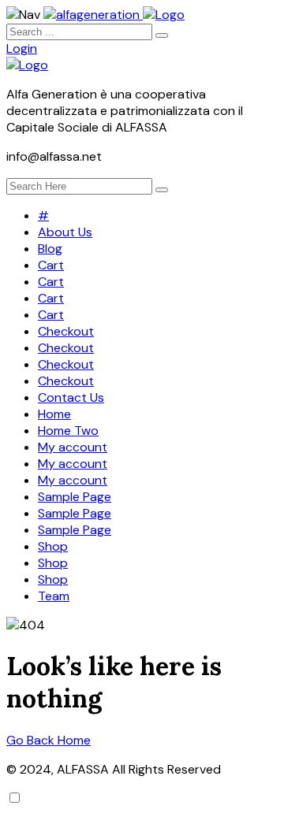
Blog (50, 248)
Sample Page (74, 496)
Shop (53, 546)
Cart (51, 265)
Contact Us (71, 397)
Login (21, 48)
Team (53, 596)
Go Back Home (48, 740)
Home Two (68, 430)
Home (54, 414)
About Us (65, 232)
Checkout (66, 331)
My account (72, 447)
